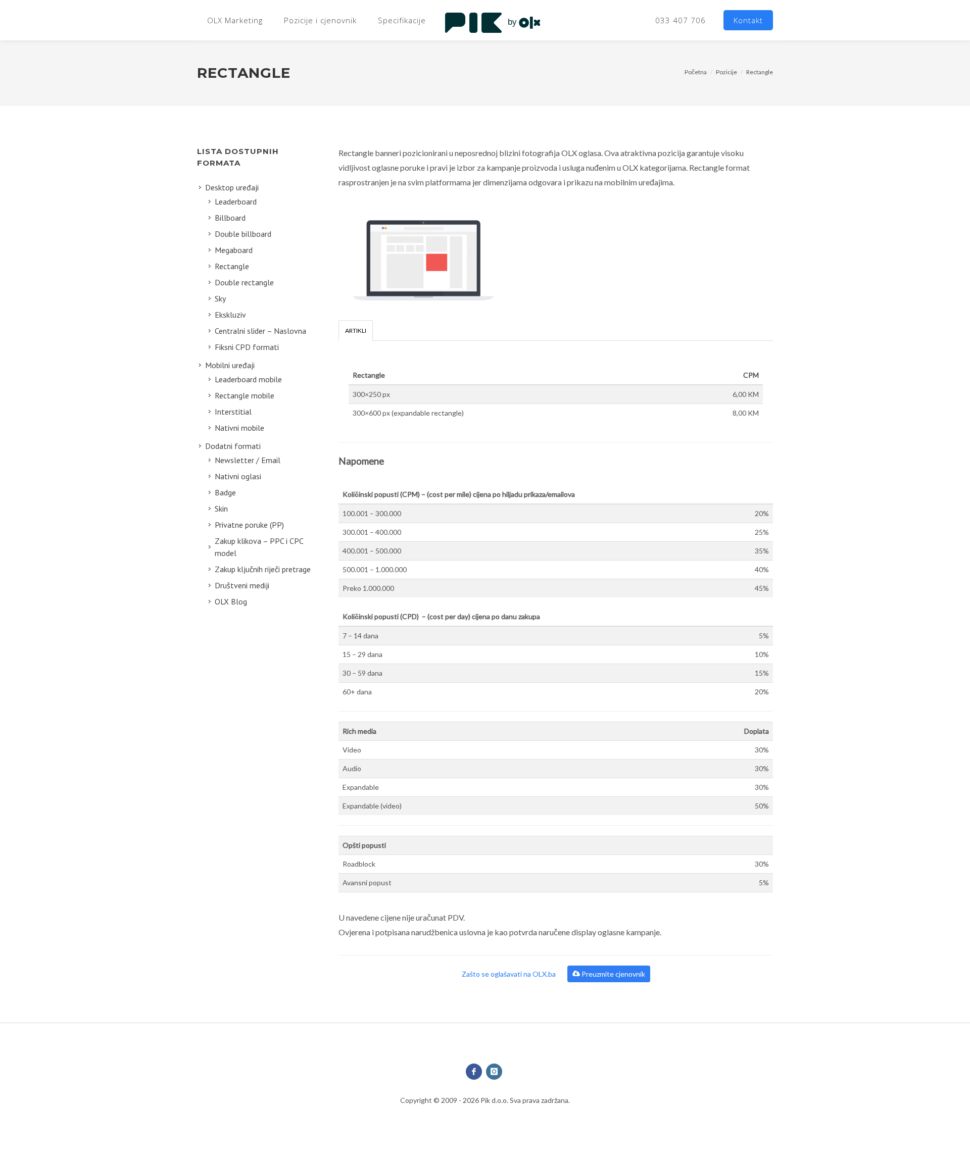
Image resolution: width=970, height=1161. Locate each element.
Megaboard (234, 250)
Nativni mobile (239, 428)
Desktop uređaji (232, 187)
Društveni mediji (242, 585)
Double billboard (243, 234)
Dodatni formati (233, 446)
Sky (220, 298)
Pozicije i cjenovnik (320, 20)
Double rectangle (244, 282)
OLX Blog (231, 601)
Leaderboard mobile (248, 379)
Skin (221, 508)
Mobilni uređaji (230, 365)
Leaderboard (236, 201)
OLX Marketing (235, 20)
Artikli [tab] (355, 330)
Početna (696, 72)
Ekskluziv (230, 315)
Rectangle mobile (244, 395)
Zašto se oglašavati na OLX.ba (509, 974)
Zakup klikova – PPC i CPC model (259, 547)
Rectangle (759, 72)
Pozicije (726, 72)
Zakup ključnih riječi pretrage (263, 569)
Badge (225, 492)
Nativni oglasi (238, 476)
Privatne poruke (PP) (249, 525)
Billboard (230, 218)
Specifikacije (402, 20)
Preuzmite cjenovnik (612, 974)
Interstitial (233, 412)
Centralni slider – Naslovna (260, 331)
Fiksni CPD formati (247, 347)
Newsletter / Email (247, 460)
